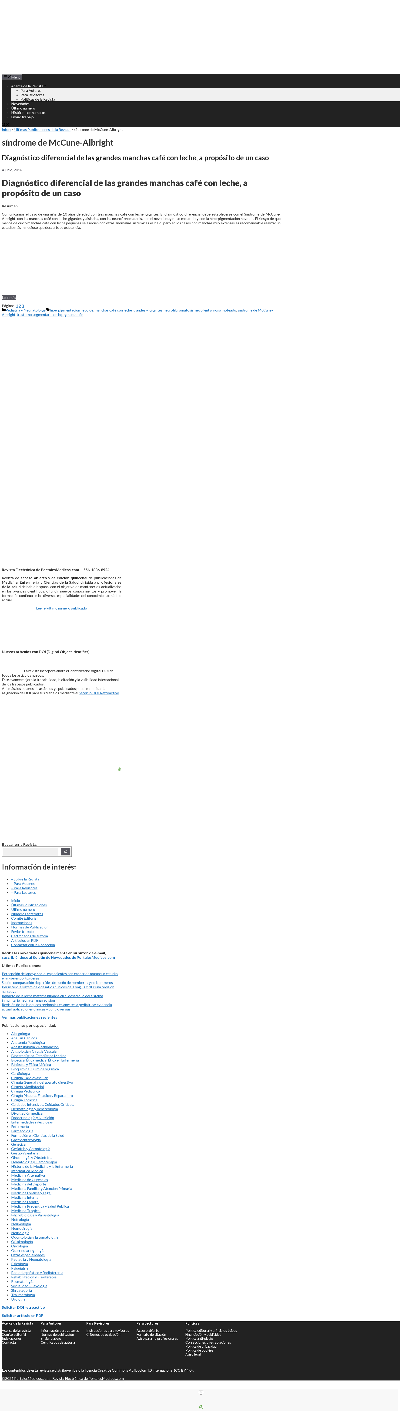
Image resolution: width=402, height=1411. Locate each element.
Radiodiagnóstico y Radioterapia (37, 1272)
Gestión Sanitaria (24, 1153)
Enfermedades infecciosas (32, 1122)
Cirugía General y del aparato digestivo (42, 1082)
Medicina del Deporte (28, 1184)
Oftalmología (22, 1241)
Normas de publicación (57, 1334)
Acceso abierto (148, 1330)
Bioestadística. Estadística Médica (38, 1055)
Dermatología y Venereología (34, 1108)
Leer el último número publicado (61, 608)
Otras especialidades (28, 1255)
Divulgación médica (27, 1113)
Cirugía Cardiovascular (29, 1077)
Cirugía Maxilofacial (27, 1086)
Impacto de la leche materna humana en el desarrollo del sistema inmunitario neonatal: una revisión (52, 997)
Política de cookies (199, 1350)
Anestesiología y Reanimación (35, 1047)
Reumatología (22, 1281)
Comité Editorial (24, 918)
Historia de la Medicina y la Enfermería (42, 1166)
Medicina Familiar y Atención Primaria (41, 1188)
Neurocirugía (21, 1228)
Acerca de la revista (16, 1330)
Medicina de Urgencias (29, 1179)
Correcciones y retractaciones (208, 1342)
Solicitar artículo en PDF (22, 1315)
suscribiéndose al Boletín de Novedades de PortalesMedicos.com (58, 957)
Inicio (6, 129)
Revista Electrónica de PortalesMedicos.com (88, 1378)
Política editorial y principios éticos (211, 1330)
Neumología (21, 1224)
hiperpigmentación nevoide (71, 310)
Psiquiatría (19, 1268)
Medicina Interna (24, 1197)
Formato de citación (151, 1334)
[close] (201, 1392)
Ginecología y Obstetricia (31, 1157)
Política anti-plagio (199, 1338)
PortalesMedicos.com (32, 1378)
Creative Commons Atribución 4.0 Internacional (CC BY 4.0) (145, 1370)
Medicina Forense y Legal (31, 1193)
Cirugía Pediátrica (25, 1091)
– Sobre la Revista (25, 879)
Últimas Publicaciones (29, 905)
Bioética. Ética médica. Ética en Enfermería (45, 1060)
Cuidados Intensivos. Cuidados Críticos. (42, 1104)
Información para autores (60, 1330)
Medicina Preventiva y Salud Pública (40, 1206)
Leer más (9, 297)
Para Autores (30, 90)
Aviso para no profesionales (157, 1338)
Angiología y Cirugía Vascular (34, 1051)
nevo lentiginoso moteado (215, 310)
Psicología (19, 1263)
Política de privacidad (201, 1346)
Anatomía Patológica (28, 1042)
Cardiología (20, 1073)
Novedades (20, 103)
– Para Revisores (24, 888)
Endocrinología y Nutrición (32, 1117)
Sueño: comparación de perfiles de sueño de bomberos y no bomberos (57, 982)
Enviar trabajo (22, 117)
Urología (18, 1299)
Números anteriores (27, 913)
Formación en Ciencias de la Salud (37, 1135)
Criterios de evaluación (103, 1334)
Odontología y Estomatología (34, 1237)
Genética (18, 1144)
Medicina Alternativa (28, 1175)
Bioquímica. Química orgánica (35, 1069)
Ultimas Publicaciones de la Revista (42, 129)
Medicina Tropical (25, 1210)
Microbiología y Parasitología (35, 1215)
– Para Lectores (23, 892)
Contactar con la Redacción (33, 944)
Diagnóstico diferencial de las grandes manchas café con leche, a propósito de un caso (135, 157)
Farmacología (22, 1131)
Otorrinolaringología (27, 1250)
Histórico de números (28, 112)
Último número (23, 108)
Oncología (19, 1246)
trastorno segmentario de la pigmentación (50, 314)
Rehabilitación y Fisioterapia (34, 1277)
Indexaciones (21, 922)
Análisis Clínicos (24, 1038)
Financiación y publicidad (203, 1334)
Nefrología (20, 1219)
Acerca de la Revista (27, 86)
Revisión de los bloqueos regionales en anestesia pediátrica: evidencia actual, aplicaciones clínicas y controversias (57, 1006)
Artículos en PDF (24, 940)
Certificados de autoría (29, 936)
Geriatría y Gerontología (30, 1148)
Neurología (20, 1232)
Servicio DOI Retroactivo (99, 693)
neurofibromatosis (179, 310)
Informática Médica (27, 1170)
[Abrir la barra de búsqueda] (5, 125)
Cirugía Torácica (24, 1100)
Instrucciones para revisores (107, 1330)
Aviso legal (193, 1354)
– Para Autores (23, 883)
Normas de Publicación (29, 927)
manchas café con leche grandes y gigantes (128, 310)
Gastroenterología (26, 1139)
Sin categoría (21, 1290)
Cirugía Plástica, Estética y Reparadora (42, 1095)
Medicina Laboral (25, 1201)
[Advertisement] (141, 262)
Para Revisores (32, 94)
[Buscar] (65, 852)
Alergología (20, 1033)
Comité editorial (14, 1334)
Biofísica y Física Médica (31, 1064)
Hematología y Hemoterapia (34, 1162)
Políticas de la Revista (37, 99)
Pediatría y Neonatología (26, 310)
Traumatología (23, 1294)
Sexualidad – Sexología (29, 1286)
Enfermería (20, 1126)
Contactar (9, 1342)
